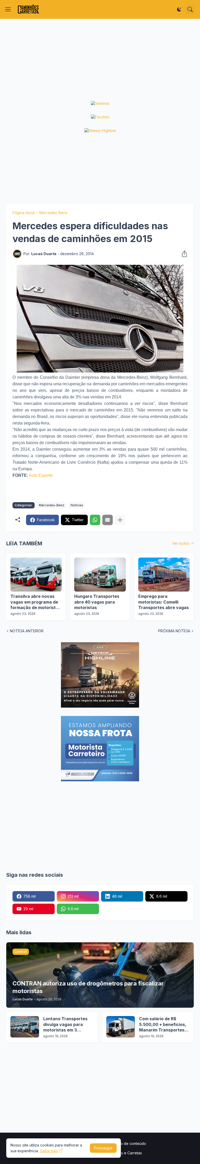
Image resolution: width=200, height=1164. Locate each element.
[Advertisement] (100, 60)
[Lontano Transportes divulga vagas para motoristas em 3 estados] (24, 1026)
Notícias (77, 505)
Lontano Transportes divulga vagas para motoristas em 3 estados (65, 1024)
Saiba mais (49, 1151)
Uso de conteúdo (131, 1143)
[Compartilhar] (183, 254)
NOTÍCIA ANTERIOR (26, 631)
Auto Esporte (41, 475)
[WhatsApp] (95, 520)
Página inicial (23, 212)
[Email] (107, 520)
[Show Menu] (8, 9)
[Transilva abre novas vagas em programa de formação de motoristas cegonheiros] (36, 575)
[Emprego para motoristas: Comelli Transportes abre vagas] (164, 575)
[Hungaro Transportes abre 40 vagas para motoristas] (100, 575)
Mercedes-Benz (53, 212)
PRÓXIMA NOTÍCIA (174, 631)
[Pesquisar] (190, 9)
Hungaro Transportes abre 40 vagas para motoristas (96, 602)
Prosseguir (103, 1148)
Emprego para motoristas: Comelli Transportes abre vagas (163, 602)
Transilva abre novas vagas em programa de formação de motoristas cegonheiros (35, 602)
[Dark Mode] (179, 9)
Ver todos (180, 543)
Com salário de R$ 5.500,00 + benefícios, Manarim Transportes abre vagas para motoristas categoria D (163, 1024)
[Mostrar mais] (120, 520)
